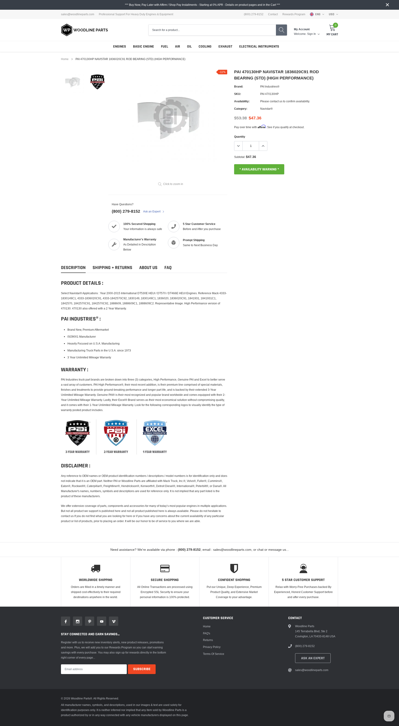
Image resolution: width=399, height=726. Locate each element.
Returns (208, 640)
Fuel (164, 46)
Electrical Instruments (259, 46)
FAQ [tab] (168, 268)
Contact (273, 14)
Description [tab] (73, 268)
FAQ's (206, 633)
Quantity (239, 136)
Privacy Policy (212, 647)
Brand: (238, 86)
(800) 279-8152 (126, 211)
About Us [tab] (148, 268)
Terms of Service (213, 654)
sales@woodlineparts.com (77, 14)
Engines (119, 46)
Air (177, 46)
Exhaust (225, 46)
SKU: (237, 94)
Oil (189, 46)
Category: (240, 108)
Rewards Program (293, 14)
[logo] (84, 29)
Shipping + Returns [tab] (112, 268)
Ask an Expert (152, 211)
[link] (73, 82)
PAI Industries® (269, 86)
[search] (281, 30)
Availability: (242, 101)
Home (65, 59)
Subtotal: (239, 157)
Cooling (205, 46)
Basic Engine (143, 46)
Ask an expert (313, 658)
